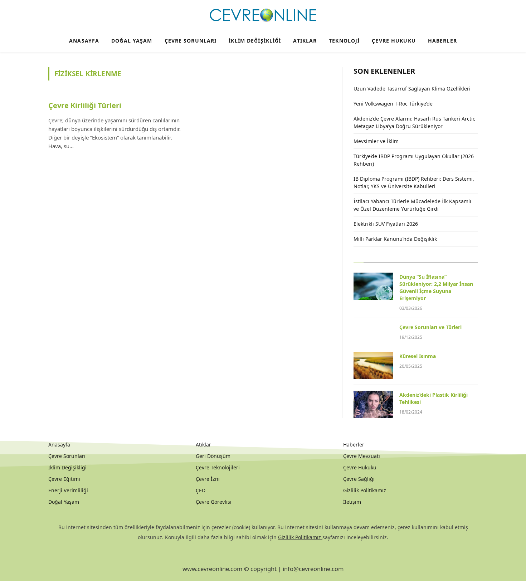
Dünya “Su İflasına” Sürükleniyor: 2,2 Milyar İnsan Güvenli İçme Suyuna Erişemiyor (436, 287)
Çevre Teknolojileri (218, 467)
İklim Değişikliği (255, 40)
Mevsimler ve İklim (376, 141)
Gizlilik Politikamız (364, 490)
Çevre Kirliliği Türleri (84, 105)
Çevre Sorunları (191, 40)
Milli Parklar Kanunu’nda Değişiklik (395, 238)
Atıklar (305, 40)
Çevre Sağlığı (359, 478)
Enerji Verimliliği (68, 490)
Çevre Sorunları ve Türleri (430, 327)
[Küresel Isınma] (373, 365)
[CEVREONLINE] (263, 15)
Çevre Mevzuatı (361, 456)
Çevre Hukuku (393, 40)
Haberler (442, 40)
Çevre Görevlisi (214, 501)
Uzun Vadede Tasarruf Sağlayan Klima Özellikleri (412, 88)
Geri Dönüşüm (213, 456)
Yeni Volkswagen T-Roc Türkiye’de (393, 103)
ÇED (200, 490)
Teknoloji (344, 40)
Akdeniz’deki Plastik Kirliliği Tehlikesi (433, 398)
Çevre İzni (208, 478)
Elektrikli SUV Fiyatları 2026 (386, 223)
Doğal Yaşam (131, 40)
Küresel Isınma (417, 356)
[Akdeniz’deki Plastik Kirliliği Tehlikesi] (373, 404)
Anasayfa (84, 40)
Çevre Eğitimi (64, 478)
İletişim (352, 501)
